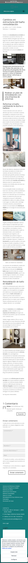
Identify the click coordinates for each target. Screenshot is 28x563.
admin (6, 27)
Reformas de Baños (8, 490)
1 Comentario (12, 29)
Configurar (14, 559)
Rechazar (14, 555)
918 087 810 (19, 516)
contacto (19, 50)
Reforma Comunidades (8, 493)
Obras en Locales (7, 495)
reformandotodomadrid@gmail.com (13, 519)
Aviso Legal (6, 523)
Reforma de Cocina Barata (9, 491)
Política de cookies (7, 548)
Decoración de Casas (8, 501)
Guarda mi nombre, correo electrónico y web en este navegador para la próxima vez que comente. (14, 461)
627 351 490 (12, 516)
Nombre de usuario (9, 531)
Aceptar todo (14, 552)
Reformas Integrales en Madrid (10, 488)
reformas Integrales (8, 386)
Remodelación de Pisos (9, 497)
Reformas (5, 29)
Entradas (19, 27)
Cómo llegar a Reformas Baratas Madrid (14, 514)
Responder (21, 414)
